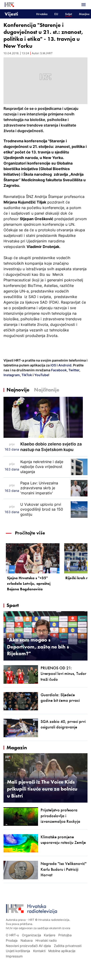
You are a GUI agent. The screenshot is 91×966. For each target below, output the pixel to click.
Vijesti (11, 14)
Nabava (27, 940)
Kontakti (39, 951)
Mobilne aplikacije (61, 951)
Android (64, 365)
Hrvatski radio (46, 940)
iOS (53, 365)
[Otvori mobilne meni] (83, 4)
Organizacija (31, 935)
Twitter (73, 370)
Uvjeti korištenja (18, 951)
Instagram (12, 375)
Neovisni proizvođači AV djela (28, 946)
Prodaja (12, 940)
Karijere (49, 935)
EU (56, 14)
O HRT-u (12, 935)
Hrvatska (41, 14)
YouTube (41, 375)
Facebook (58, 370)
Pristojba (65, 935)
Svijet (68, 14)
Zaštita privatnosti (67, 946)
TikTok (26, 375)
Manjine (84, 14)
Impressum (14, 956)
